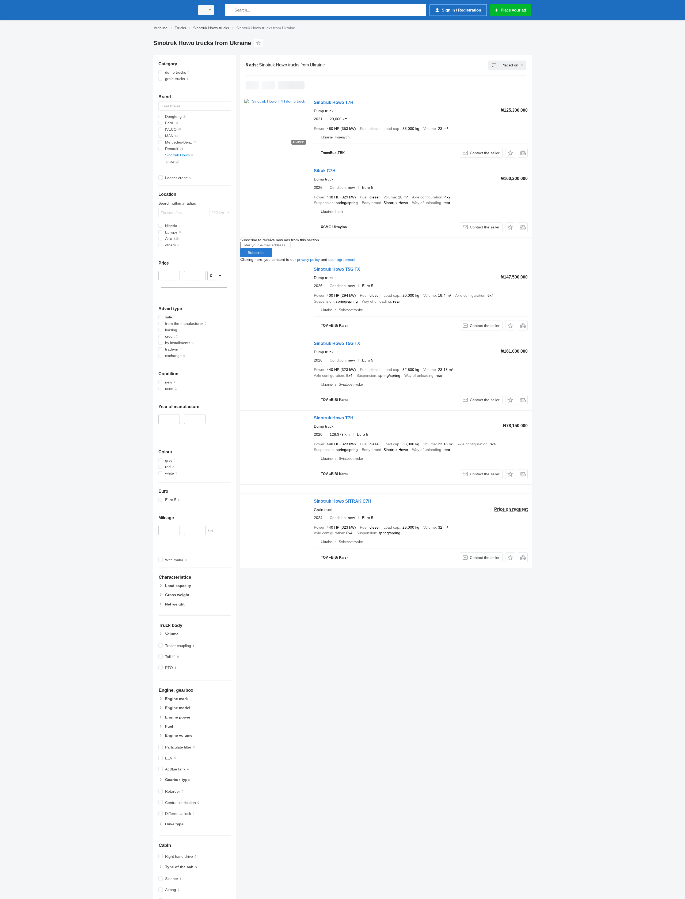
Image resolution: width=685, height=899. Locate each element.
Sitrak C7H (325, 170)
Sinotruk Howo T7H (333, 102)
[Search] (230, 10)
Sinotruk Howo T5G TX (337, 269)
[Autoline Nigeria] (172, 10)
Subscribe (256, 252)
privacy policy (308, 259)
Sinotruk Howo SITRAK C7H (342, 501)
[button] (510, 153)
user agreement (341, 259)
